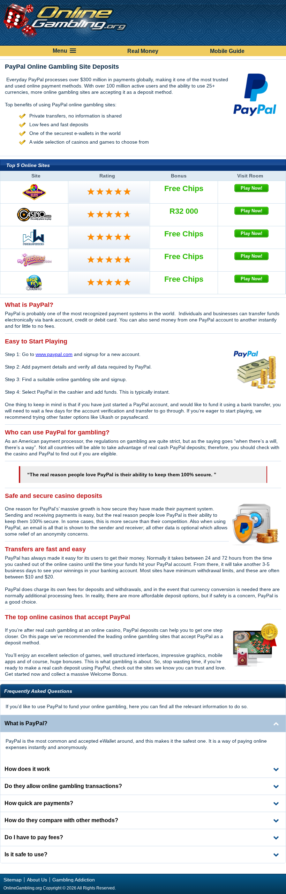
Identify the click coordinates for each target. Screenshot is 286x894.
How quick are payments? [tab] (39, 803)
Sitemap (12, 879)
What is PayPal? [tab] (26, 723)
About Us (37, 879)
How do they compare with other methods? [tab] (61, 820)
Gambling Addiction (73, 879)
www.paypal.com (54, 354)
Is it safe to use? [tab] (26, 854)
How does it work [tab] (27, 769)
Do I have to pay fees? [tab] (34, 837)
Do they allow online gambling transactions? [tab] (63, 786)
